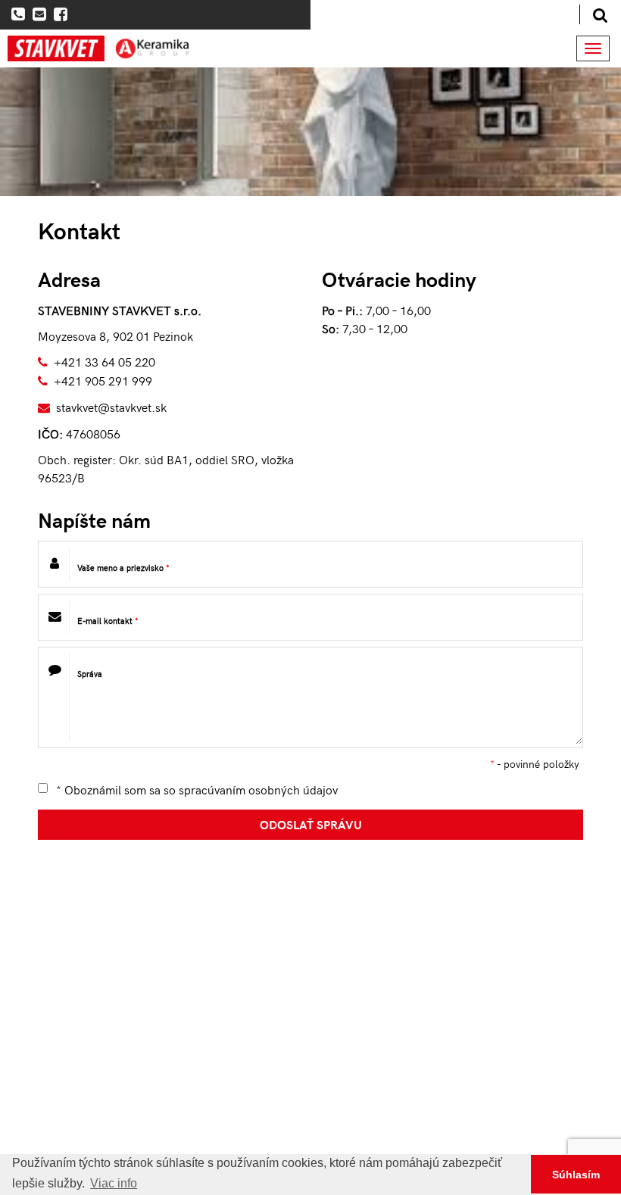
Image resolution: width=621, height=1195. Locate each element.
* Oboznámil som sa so (195, 789)
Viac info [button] (113, 1183)
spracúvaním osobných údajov (258, 789)
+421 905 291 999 (103, 380)
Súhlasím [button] (576, 1174)
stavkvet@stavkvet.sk (111, 406)
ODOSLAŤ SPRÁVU (311, 824)
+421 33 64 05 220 (104, 361)
